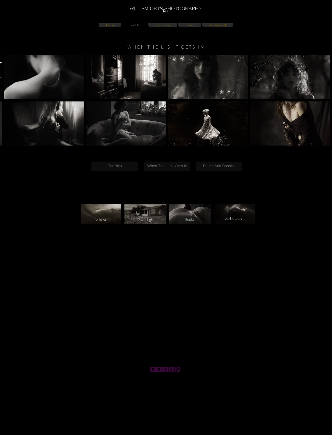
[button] (44, 77)
